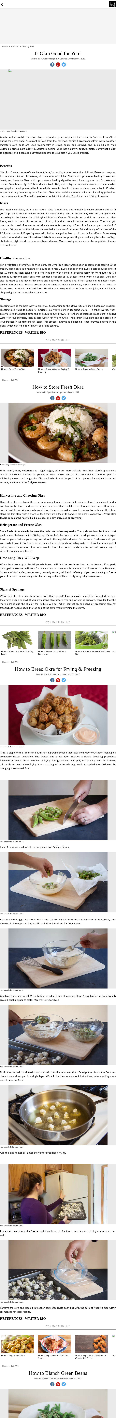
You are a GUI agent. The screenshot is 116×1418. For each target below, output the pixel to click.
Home (4, 47)
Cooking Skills (28, 47)
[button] (52, 64)
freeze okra (59, 310)
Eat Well (14, 47)
